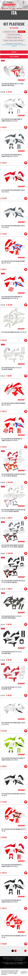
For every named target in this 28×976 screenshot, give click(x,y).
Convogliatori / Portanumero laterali (14, 37)
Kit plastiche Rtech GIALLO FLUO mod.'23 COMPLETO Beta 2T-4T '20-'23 (13, 759)
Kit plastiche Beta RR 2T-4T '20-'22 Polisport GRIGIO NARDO (11, 617)
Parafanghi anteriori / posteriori (10, 31)
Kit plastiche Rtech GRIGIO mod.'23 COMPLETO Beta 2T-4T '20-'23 (12, 155)
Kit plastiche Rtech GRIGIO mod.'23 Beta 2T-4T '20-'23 (13, 226)
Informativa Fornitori (19, 967)
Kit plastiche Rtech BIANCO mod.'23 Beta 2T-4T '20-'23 (13, 723)
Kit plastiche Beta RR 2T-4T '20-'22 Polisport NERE (11, 652)
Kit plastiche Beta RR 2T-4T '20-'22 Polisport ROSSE (11, 688)
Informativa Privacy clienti (8, 967)
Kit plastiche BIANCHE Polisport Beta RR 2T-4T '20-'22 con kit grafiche (13, 510)
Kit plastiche (21, 31)
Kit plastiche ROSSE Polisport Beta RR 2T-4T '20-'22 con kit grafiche (14, 475)
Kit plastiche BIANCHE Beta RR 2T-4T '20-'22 (14, 332)
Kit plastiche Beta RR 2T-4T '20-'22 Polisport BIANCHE (11, 368)
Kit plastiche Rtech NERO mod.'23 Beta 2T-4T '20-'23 (14, 794)
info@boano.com (9, 960)
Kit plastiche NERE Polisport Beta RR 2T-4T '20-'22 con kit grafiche (13, 581)
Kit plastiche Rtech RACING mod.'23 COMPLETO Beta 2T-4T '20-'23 (12, 439)
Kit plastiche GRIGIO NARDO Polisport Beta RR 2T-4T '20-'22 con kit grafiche (13, 546)
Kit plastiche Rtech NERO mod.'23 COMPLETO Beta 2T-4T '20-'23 (11, 901)
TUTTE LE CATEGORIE (14, 56)
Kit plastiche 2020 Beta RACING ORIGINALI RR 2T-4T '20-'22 (13, 404)
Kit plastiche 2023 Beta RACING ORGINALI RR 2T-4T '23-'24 (13, 262)
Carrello (5, 8)
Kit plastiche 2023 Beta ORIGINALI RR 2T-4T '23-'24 (14, 830)
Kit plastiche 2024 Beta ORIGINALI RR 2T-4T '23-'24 (14, 936)
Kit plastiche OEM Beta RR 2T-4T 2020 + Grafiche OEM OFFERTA (13, 84)
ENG (21, 8)
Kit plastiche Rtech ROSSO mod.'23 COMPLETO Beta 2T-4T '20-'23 (12, 865)
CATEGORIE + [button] (14, 52)
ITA (18, 8)
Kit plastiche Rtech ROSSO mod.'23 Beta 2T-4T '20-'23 (13, 191)
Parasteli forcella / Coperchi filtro (13, 34)
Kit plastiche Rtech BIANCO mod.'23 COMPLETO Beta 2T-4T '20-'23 (12, 120)
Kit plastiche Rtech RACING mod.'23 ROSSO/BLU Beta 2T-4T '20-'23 (12, 297)
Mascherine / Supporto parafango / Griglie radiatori (14, 40)
